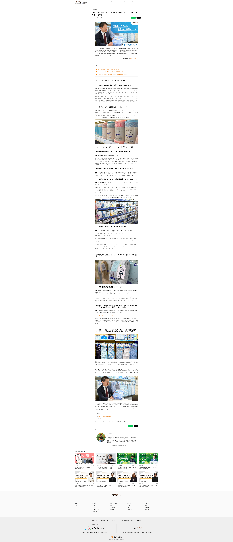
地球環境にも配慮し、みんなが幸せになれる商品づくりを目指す (112, 74)
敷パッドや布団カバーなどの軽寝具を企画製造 (108, 69)
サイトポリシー (102, 520)
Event (131, 2)
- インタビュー (95, 509)
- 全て (76, 505)
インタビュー (92, 5)
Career (125, 2)
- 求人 (128, 507)
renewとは (94, 520)
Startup (118, 2)
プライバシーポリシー (113, 520)
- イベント (147, 507)
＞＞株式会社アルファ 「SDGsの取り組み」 (104, 315)
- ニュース (94, 507)
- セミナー (147, 509)
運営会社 (139, 520)
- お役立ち (94, 511)
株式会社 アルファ (134, 58)
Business (112, 2)
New (106, 2)
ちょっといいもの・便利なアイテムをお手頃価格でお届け (111, 72)
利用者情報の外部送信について (128, 520)
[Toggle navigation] (158, 2)
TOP (83, 5)
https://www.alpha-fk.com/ (104, 416)
